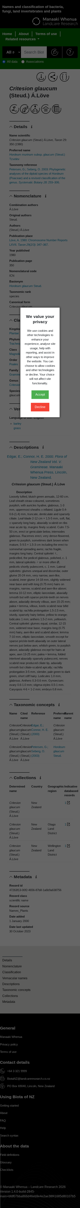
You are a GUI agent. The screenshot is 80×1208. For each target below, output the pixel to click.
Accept (40, 394)
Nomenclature (12, 966)
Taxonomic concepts (16, 990)
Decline (40, 407)
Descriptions (11, 984)
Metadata (8, 1001)
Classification (11, 972)
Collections (10, 996)
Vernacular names (14, 978)
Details (7, 960)
